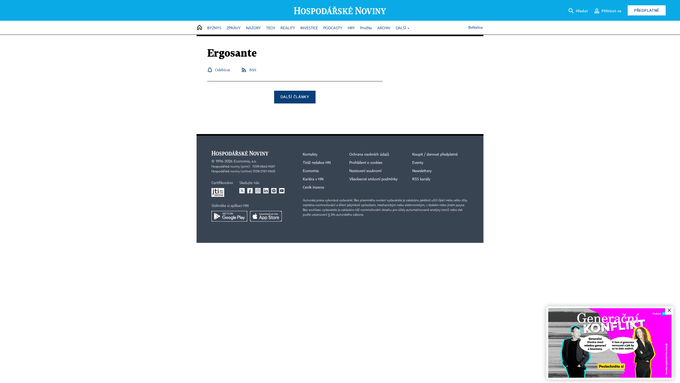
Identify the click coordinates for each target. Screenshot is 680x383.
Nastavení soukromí (365, 171)
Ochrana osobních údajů (369, 154)
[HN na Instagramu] (258, 190)
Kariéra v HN (313, 179)
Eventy (417, 163)
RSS (252, 70)
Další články (294, 96)
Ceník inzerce (313, 187)
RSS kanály (421, 179)
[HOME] (199, 28)
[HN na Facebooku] (250, 190)
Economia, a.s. (245, 161)
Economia (311, 171)
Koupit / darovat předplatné (435, 154)
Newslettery (422, 171)
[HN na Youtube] (281, 190)
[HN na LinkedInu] (266, 190)
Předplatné (646, 10)
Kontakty (310, 154)
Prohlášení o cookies (365, 163)
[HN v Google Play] (229, 216)
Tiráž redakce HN (317, 163)
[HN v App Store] (266, 216)
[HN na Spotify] (274, 190)
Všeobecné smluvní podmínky (373, 179)
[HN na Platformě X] (242, 190)
